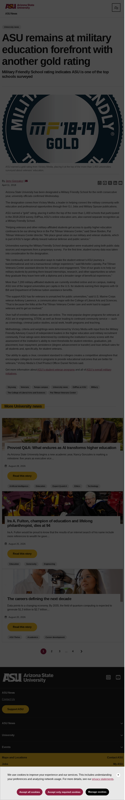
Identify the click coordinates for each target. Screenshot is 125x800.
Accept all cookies (29, 792)
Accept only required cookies (64, 792)
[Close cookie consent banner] (118, 775)
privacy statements (102, 779)
